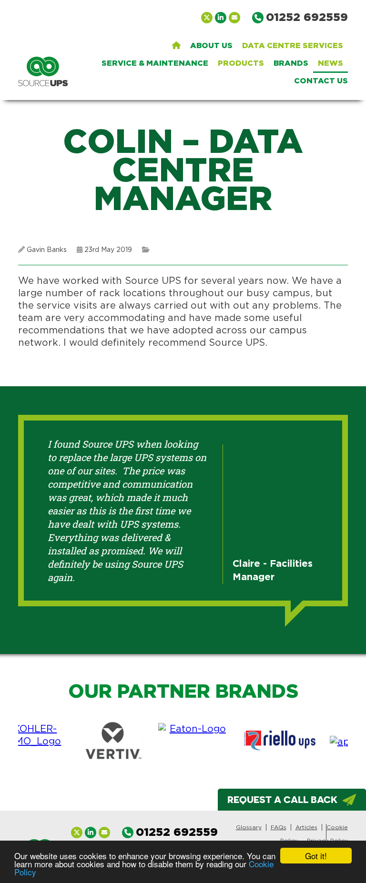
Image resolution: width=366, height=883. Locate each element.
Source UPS (43, 71)
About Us (211, 46)
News (330, 63)
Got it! (316, 856)
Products (241, 63)
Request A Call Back (282, 799)
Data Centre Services (292, 46)
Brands (291, 63)
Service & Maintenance (155, 63)
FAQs (278, 827)
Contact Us (321, 81)
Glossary (249, 827)
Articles (306, 827)
